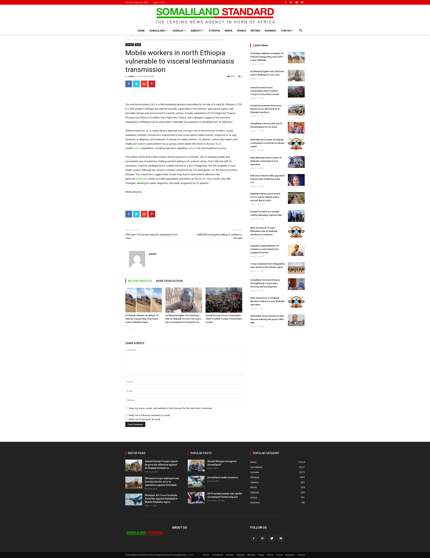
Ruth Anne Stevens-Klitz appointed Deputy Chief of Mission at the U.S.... (267, 179)
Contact (287, 30)
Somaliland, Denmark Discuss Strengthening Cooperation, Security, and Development (265, 283)
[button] (301, 30)
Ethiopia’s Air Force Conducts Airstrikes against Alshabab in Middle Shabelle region (161, 498)
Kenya (228, 30)
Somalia (178, 30)
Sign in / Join (159, 2)
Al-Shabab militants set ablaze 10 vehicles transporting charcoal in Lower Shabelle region (141, 318)
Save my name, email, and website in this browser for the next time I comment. (171, 408)
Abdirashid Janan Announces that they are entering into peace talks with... (267, 319)
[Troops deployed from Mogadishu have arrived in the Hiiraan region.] (296, 268)
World (241, 30)
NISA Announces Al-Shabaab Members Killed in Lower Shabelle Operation (267, 301)
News (138, 44)
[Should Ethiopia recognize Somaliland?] (196, 465)
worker (137, 148)
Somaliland (157, 30)
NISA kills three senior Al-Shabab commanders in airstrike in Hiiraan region (267, 143)
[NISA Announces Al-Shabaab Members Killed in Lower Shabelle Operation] (296, 302)
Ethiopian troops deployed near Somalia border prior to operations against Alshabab (162, 481)
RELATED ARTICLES (140, 281)
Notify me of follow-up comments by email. (149, 415)
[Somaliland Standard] (215, 16)
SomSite (190, 554)
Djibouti (196, 30)
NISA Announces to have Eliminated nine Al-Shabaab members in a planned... (263, 231)
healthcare (141, 178)
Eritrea (255, 30)
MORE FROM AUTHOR (169, 281)
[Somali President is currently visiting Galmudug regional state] (296, 216)
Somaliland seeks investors (222, 477)
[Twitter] (296, 2)
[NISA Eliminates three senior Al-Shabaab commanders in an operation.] (296, 162)
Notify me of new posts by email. (145, 419)
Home (141, 30)
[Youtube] (302, 2)
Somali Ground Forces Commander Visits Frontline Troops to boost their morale (224, 318)
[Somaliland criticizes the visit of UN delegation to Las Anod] (296, 128)
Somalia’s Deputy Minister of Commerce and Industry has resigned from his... (264, 249)
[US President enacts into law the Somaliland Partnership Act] (196, 498)
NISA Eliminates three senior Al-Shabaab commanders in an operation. (266, 161)
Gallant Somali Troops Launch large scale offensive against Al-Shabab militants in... (161, 464)
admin (131, 76)
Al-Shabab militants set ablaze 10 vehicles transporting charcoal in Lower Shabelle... (266, 56)
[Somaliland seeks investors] (196, 482)
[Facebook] (285, 2)
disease (192, 148)
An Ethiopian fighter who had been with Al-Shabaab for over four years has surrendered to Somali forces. (183, 318)
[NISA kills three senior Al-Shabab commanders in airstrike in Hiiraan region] (296, 144)
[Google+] (291, 2)
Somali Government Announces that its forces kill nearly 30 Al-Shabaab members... (266, 109)
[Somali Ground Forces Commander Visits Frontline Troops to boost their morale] (224, 300)
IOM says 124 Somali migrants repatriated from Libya (151, 236)
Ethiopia (214, 30)
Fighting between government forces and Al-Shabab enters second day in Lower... (265, 197)
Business (270, 30)
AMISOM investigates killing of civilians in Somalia (219, 236)
